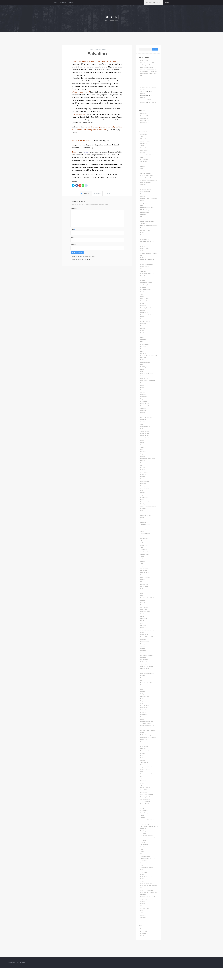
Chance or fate (144, 239)
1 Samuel (143, 138)
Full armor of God (145, 405)
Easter (142, 337)
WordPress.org (144, 935)
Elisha (142, 342)
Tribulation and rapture (146, 867)
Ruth (141, 757)
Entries (143, 931)
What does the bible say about (148, 885)
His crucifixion (144, 472)
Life (141, 581)
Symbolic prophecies (146, 813)
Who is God (143, 899)
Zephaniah (143, 917)
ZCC (141, 912)
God (141, 424)
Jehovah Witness (145, 524)
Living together (144, 586)
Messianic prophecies (146, 614)
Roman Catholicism (145, 751)
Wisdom (142, 901)
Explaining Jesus (145, 367)
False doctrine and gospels (147, 380)
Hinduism (142, 467)
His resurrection (144, 481)
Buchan (142, 232)
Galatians (143, 408)
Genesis (142, 412)
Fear (141, 389)
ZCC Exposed (151, 100)
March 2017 (143, 113)
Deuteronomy (144, 312)
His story (142, 485)
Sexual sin (143, 780)
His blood (142, 469)
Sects (141, 771)
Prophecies (143, 714)
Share (142, 783)
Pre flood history (144, 705)
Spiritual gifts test (145, 796)
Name (73, 229)
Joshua (142, 559)
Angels (142, 171)
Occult (142, 653)
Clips (141, 269)
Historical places (144, 488)
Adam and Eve (144, 159)
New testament (144, 641)
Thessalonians (144, 844)
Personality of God (145, 687)
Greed (142, 445)
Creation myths (144, 285)
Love (141, 591)
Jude (141, 563)
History (142, 490)
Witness (142, 903)
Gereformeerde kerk (146, 415)
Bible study (143, 214)
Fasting (142, 385)
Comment (74, 208)
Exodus (142, 364)
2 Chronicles (143, 143)
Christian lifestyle (145, 251)
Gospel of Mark (144, 435)
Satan (142, 764)
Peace (142, 684)
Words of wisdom (145, 908)
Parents (142, 678)
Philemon (142, 691)
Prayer (142, 701)
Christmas (143, 262)
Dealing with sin (144, 301)
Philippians (143, 694)
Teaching (142, 817)
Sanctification (144, 762)
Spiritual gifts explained (146, 794)
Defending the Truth (145, 307)
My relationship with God (147, 630)
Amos (141, 168)
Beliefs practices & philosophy (148, 198)
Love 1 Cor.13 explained (147, 598)
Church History (144, 266)
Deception (143, 305)
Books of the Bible (145, 230)
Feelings (142, 392)
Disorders (143, 323)
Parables (142, 675)
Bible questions (144, 212)
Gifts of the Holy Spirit (146, 417)
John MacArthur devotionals (148, 552)
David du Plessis (144, 298)
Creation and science (146, 282)
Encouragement (144, 344)
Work (141, 910)
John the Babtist (144, 554)
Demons (142, 310)
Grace (142, 440)
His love (142, 476)
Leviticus (142, 579)
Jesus (142, 531)
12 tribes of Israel (145, 141)
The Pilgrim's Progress (146, 835)
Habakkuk (143, 451)
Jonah (142, 556)
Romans (142, 753)
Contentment (143, 275)
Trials (141, 865)
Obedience (143, 650)
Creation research (145, 291)
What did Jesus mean (146, 883)
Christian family (144, 248)
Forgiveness (143, 399)
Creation (142, 280)
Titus (141, 854)
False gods (143, 383)
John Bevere (143, 549)
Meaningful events (145, 611)
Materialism (143, 609)
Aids (141, 164)
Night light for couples (146, 643)
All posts (142, 166)
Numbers (142, 646)
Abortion (142, 152)
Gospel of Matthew (145, 438)
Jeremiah (142, 526)
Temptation (143, 822)
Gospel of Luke (144, 433)
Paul (141, 680)
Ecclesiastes (143, 339)
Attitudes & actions (145, 189)
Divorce (142, 326)
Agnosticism (143, 161)
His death (143, 474)
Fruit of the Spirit (144, 403)
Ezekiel (142, 369)
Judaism (142, 561)
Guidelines (143, 447)
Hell (141, 465)
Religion (142, 741)
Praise (142, 698)
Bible (141, 205)
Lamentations (144, 575)
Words (142, 906)
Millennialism (143, 618)
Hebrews (142, 463)
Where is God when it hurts (147, 896)
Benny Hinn (143, 203)
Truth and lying (144, 872)
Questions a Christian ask (147, 725)
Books (142, 228)
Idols (141, 510)
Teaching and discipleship (147, 819)
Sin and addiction (145, 787)
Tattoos (142, 815)
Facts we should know (146, 373)
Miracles (142, 621)
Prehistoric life (144, 710)
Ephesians (143, 349)
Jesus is (142, 536)
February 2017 (144, 116)
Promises (142, 712)
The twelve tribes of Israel (147, 837)
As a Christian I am (145, 182)
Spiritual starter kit (145, 799)
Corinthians (143, 278)
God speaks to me (145, 426)
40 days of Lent (144, 150)
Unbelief (142, 874)
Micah (142, 616)
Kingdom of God (144, 572)
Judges (142, 565)
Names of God (144, 634)
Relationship (143, 739)
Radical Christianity (145, 735)
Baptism (142, 194)
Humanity (143, 508)
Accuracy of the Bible (146, 154)
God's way (143, 428)
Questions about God (146, 728)
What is (142, 888)
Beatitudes (143, 196)
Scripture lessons (145, 769)
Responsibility (144, 746)
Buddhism (143, 234)
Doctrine (142, 328)
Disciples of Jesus (145, 321)
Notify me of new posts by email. (81, 259)
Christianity (143, 257)
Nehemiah (143, 639)
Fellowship (143, 394)
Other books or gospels (146, 666)
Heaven (142, 456)
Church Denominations (146, 264)
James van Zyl (144, 522)
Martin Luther (144, 607)
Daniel (142, 296)
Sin (141, 785)
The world (143, 840)
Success (142, 806)
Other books (143, 664)
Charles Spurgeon (145, 244)
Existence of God (145, 362)
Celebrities (143, 237)
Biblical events (144, 219)
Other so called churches (147, 673)
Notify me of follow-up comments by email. (83, 256)
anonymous (143, 102)
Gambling (143, 410)
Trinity (142, 870)
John (104, 49)
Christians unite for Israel (147, 259)
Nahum (142, 632)
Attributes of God (145, 191)
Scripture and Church (146, 767)
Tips (141, 849)
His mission (143, 479)
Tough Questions (145, 856)
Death (142, 303)
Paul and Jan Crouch (146, 682)
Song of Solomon (145, 790)
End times (143, 346)
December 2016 (144, 120)
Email (73, 237)
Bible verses (143, 216)
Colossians (143, 271)
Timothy (142, 847)
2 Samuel (143, 148)
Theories (142, 842)
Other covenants (144, 671)
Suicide (142, 808)
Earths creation (144, 335)
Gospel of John (144, 431)
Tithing (142, 851)
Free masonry (144, 401)
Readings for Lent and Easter (148, 737)
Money (142, 623)
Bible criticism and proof (146, 207)
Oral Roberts (143, 661)
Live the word (144, 584)
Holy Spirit (143, 495)
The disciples (144, 831)
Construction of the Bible (147, 273)
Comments (144, 933)
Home (55, 2)
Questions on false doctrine (147, 730)
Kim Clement (143, 570)
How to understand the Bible (148, 506)
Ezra (141, 371)
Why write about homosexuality (148, 71)
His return (143, 483)
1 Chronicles (143, 134)
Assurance (143, 184)
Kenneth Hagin (144, 568)
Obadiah (142, 648)
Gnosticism (143, 419)
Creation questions (145, 289)
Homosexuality (144, 497)
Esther (142, 351)
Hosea (142, 499)
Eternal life (143, 353)
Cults (141, 294)
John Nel (111, 17)
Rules (141, 755)
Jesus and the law (145, 533)
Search (167, 2)
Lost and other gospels (146, 588)
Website (73, 244)
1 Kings (142, 136)
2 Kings (142, 145)
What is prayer (144, 60)
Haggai (142, 454)
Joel (141, 543)
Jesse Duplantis (144, 529)
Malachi (142, 600)
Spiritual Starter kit (145, 801)
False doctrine (144, 378)
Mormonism (143, 625)
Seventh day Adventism (146, 774)
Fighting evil (143, 396)
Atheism (142, 187)
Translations (143, 860)
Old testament (144, 659)
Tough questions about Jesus (148, 858)
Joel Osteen (143, 545)
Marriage (142, 602)
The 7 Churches (144, 824)
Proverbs (142, 717)
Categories (63, 2)
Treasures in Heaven (146, 863)
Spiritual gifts (143, 792)
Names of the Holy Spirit (147, 637)
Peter (141, 689)
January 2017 (144, 118)
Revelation (143, 748)
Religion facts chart (145, 744)
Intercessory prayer (145, 515)
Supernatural (143, 810)
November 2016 (144, 122)
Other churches (144, 668)
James (142, 520)
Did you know (144, 319)
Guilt (141, 449)
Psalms (142, 719)
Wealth (142, 881)
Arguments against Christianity (148, 177)
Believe (142, 200)
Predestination (144, 707)
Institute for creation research (148, 513)
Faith (141, 376)
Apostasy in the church (146, 173)
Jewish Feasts (144, 538)
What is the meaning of (146, 890)
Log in (142, 928)
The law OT (143, 833)
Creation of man (144, 287)
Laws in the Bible (145, 577)
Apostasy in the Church (146, 175)
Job (141, 540)
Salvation (97, 53)
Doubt (142, 330)
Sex (141, 776)
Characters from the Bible (147, 241)
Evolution (142, 360)
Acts (141, 157)
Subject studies (144, 803)
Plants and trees (144, 696)
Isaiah (142, 517)
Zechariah (143, 915)
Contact (70, 2)
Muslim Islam (144, 627)
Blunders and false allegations (148, 225)
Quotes (142, 732)
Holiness (142, 492)
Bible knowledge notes (146, 210)
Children (142, 246)
